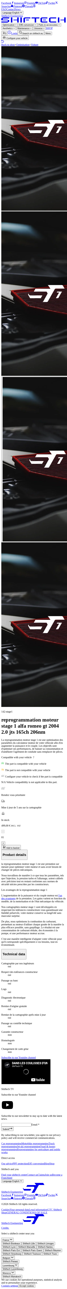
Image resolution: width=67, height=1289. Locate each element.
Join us (48, 1174)
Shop (51, 1163)
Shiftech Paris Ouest (32, 1250)
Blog (46, 1163)
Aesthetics (8, 28)
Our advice (7, 1163)
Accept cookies (26, 1286)
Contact (10, 9)
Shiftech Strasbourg (12, 1254)
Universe (38, 28)
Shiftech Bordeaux (11, 1243)
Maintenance (23, 28)
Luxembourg (9, 1265)
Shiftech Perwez (10, 1261)
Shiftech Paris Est (11, 1250)
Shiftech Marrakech (12, 1276)
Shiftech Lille (29, 1243)
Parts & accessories (48, 25)
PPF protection (20, 1163)
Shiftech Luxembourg (13, 1269)
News (17, 9)
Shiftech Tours (50, 1254)
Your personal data (19, 1209)
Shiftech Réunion (53, 1250)
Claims (41, 1174)
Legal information (38, 1209)
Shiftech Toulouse (32, 1254)
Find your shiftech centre (14, 1174)
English (11, 13)
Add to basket (13, 848)
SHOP (49, 28)
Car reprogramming (11, 1143)
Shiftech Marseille (26, 1247)
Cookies (5, 1209)
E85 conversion (26, 25)
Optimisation (9, 25)
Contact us (32, 1174)
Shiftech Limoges (45, 1243)
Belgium (7, 1258)
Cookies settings (9, 1285)
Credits (5, 1227)
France (6, 1240)
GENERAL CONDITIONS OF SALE (27, 1212)
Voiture (34, 44)
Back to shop (8, 44)
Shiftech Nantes (45, 1247)
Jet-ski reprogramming (28, 1146)
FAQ (4, 9)
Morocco (7, 1273)
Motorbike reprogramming (35, 1143)
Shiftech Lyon (9, 1247)
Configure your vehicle (16, 38)
